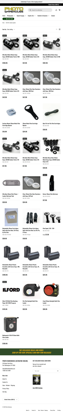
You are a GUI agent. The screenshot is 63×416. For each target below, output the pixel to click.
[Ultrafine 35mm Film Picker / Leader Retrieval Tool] (11, 183)
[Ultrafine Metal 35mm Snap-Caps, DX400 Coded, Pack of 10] (11, 147)
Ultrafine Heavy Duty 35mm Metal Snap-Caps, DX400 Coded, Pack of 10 (51, 160)
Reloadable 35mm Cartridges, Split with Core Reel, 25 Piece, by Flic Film (10, 230)
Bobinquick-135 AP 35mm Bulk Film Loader (10, 336)
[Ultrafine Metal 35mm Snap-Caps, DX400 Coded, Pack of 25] (11, 78)
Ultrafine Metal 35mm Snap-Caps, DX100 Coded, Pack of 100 (11, 56)
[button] (59, 10)
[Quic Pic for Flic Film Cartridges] (52, 112)
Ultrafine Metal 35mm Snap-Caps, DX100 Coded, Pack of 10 (31, 159)
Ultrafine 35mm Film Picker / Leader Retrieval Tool (10, 195)
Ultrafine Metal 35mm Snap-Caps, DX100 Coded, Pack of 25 (31, 56)
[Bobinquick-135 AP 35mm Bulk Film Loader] (11, 324)
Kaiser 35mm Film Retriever (50, 194)
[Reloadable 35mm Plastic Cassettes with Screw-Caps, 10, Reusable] (52, 254)
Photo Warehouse (9, 407)
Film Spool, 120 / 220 (48, 228)
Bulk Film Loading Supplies (11, 22)
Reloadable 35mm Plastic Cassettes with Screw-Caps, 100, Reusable (11, 267)
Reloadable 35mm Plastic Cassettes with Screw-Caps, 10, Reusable (51, 267)
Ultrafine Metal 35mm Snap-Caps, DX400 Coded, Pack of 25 (10, 90)
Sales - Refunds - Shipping (8, 385)
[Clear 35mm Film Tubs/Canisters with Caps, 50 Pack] (31, 183)
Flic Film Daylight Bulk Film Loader (30, 302)
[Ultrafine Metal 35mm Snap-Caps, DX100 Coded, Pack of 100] (11, 44)
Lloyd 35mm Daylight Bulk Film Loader (51, 302)
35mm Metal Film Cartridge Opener (30, 124)
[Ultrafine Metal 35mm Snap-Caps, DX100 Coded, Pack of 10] (31, 147)
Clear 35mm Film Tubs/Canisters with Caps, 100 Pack (51, 90)
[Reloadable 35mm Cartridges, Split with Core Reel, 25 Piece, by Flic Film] (11, 217)
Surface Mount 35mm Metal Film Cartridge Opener (11, 124)
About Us (4, 379)
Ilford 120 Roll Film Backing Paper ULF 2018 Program (10, 302)
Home (3, 16)
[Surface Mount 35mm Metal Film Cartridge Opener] (11, 112)
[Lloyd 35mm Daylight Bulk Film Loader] (52, 290)
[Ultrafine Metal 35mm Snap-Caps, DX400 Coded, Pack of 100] (52, 44)
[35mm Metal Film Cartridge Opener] (31, 112)
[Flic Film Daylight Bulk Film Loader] (31, 290)
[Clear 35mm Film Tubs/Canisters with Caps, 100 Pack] (52, 78)
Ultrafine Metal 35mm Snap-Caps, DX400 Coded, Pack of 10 (10, 159)
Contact (53, 16)
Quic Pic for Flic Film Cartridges (51, 123)
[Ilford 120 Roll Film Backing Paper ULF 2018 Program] (11, 290)
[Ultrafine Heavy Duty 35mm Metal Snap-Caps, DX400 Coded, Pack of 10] (52, 147)
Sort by (4, 29)
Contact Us (5, 382)
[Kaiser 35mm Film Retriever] (52, 183)
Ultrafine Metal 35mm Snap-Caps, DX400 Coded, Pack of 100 (51, 56)
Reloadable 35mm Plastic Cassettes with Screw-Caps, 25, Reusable (31, 267)
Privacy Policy (5, 388)
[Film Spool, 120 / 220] (52, 217)
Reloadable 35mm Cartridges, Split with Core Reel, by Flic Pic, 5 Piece (31, 230)
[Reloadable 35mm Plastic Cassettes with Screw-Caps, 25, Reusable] (31, 254)
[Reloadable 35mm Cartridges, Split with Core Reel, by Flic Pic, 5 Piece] (31, 217)
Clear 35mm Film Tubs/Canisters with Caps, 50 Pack (31, 195)
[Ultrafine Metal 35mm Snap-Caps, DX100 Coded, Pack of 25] (31, 44)
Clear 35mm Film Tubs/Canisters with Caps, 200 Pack (31, 90)
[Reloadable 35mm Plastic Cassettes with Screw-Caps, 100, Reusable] (11, 254)
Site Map (4, 392)
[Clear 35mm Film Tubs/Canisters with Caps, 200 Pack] (31, 78)
